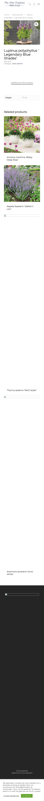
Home (6, 15)
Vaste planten (17, 15)
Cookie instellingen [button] (11, 796)
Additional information (22, 83)
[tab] (22, 83)
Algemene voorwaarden (22, 773)
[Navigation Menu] (39, 4)
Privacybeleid (22, 771)
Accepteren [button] (26, 796)
